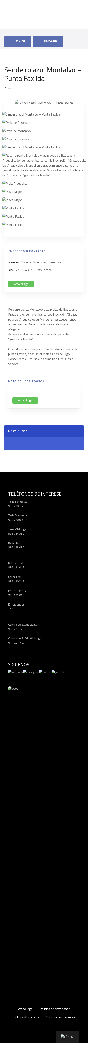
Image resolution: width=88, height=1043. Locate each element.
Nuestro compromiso (60, 1017)
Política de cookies (26, 1017)
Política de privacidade (55, 1008)
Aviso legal (25, 1008)
